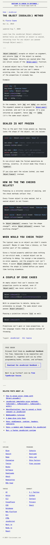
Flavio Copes (11, 21)
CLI (7, 499)
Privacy (32, 502)
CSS (7, 505)
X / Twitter (34, 492)
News (7, 457)
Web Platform (11, 512)
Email (31, 505)
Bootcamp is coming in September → (25, 3)
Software (9, 470)
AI (6, 492)
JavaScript (12, 12)
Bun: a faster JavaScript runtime (21, 430)
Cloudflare (10, 502)
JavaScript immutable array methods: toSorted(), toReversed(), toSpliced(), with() (23, 403)
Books (8, 467)
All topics (27, 338)
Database (9, 508)
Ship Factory (34, 460)
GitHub (32, 495)
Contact (32, 499)
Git (7, 515)
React (8, 531)
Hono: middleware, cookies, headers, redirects (22, 422)
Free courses (34, 463)
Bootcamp (33, 454)
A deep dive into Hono (16, 418)
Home (4, 12)
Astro (8, 495)
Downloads (10, 473)
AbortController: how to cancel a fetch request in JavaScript (23, 410)
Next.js (9, 524)
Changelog (10, 460)
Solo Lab (33, 457)
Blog (7, 451)
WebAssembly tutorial (15, 415)
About (8, 476)
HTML (7, 518)
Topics (8, 463)
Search (8, 454)
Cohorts (32, 451)
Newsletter (10, 480)
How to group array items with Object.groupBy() (19, 397)
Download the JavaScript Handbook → (23, 365)
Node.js (9, 528)
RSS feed (9, 483)
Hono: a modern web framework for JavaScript (26, 427)
